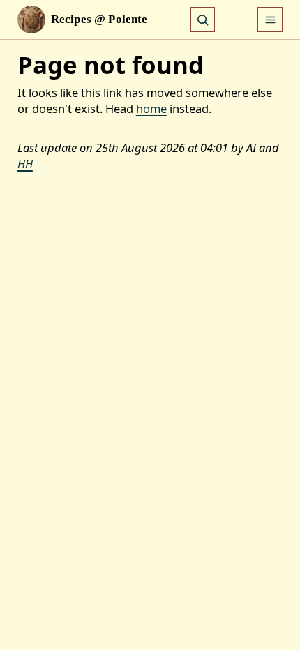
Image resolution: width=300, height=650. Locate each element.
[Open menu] (270, 19)
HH (25, 164)
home (151, 108)
